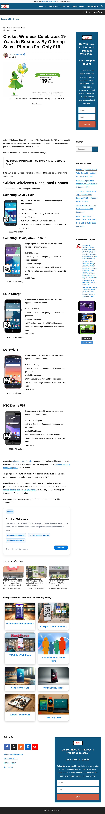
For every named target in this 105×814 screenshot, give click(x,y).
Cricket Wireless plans (16, 535)
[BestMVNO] (5, 6)
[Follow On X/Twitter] (14, 747)
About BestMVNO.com (13, 754)
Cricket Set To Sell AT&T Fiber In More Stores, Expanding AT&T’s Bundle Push (59, 582)
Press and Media (11, 759)
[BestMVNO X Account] (89, 12)
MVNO (41, 6)
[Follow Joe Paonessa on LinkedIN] (24, 54)
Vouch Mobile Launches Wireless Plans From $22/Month (86, 208)
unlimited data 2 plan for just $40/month (19, 490)
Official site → (61, 548)
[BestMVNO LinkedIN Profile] (83, 12)
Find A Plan (54, 6)
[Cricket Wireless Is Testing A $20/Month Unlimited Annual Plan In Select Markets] (36, 572)
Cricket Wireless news (15, 540)
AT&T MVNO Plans (20, 688)
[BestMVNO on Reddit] (98, 12)
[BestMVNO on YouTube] (95, 12)
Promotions (11, 30)
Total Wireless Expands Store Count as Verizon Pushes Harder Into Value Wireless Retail (12, 582)
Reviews (66, 6)
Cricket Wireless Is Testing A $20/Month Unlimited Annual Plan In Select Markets (36, 582)
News (74, 6)
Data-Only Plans (53, 718)
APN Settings (92, 6)
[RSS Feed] (21, 747)
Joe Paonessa (16, 54)
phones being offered (22, 461)
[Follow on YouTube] (35, 747)
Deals (81, 6)
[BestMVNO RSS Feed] (92, 12)
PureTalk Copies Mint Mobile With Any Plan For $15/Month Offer (86, 184)
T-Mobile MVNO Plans (20, 655)
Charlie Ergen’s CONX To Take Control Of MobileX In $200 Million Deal (86, 173)
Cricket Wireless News (16, 28)
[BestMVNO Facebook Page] (86, 12)
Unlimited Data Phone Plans (20, 623)
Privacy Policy (10, 763)
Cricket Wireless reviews (39, 535)
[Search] (95, 149)
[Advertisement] (36, 122)
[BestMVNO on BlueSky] (101, 12)
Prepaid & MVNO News (10, 19)
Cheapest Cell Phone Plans (53, 626)
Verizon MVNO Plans (53, 688)
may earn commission (49, 1)
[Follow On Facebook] (7, 747)
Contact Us (8, 767)
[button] (102, 6)
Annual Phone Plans (20, 715)
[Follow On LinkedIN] (28, 747)
